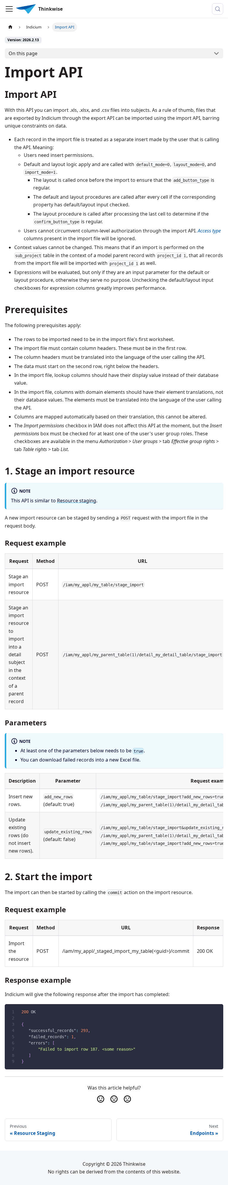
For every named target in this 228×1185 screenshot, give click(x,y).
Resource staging (76, 500)
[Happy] (100, 1099)
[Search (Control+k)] (217, 9)
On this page (23, 53)
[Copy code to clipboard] (216, 1011)
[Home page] (10, 27)
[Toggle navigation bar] (9, 8)
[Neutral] (113, 1099)
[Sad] (127, 1099)
